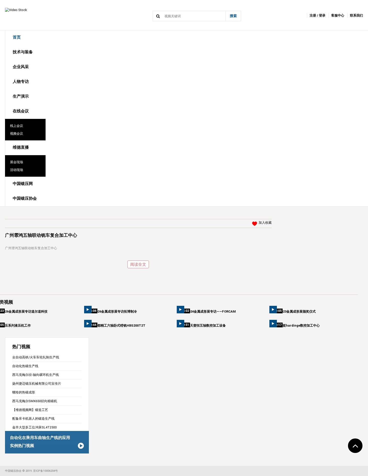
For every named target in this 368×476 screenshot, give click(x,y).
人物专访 (21, 81)
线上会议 (16, 126)
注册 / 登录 (317, 15)
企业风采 (21, 66)
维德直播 (21, 147)
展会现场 (16, 162)
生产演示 (21, 96)
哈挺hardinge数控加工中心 (299, 325)
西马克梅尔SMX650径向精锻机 (34, 401)
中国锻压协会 (25, 198)
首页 (17, 37)
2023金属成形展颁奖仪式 (297, 311)
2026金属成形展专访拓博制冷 (115, 311)
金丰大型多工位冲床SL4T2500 (34, 427)
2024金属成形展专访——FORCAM (211, 311)
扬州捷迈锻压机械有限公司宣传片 (36, 383)
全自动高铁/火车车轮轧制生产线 (35, 357)
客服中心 (337, 15)
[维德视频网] (16, 10)
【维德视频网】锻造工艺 (30, 410)
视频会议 (16, 133)
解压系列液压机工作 (16, 325)
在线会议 (21, 111)
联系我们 (356, 15)
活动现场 (16, 170)
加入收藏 (265, 222)
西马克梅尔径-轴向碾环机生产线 (35, 375)
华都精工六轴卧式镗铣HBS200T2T (119, 325)
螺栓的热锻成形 (23, 392)
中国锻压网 (23, 183)
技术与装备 (23, 52)
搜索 (233, 16)
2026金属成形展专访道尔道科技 (25, 311)
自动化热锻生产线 (25, 366)
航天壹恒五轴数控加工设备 (206, 325)
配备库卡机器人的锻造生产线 (33, 418)
